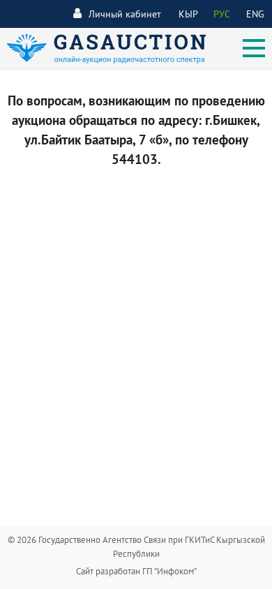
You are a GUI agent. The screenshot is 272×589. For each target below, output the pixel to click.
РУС (221, 14)
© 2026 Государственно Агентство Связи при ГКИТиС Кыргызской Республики (136, 547)
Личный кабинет (125, 14)
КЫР (188, 14)
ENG (255, 14)
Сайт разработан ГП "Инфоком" (136, 571)
